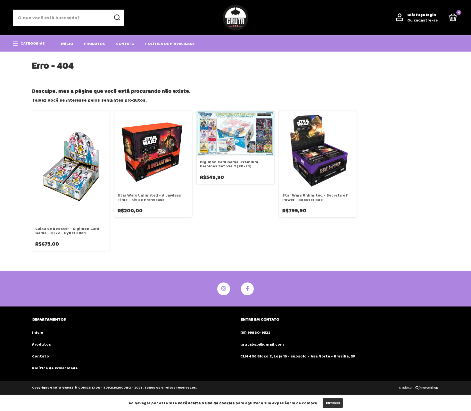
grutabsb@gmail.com (262, 344)
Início (67, 43)
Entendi (333, 403)
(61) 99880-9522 (255, 332)
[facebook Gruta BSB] (247, 288)
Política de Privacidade (169, 43)
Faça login (426, 15)
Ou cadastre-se (422, 20)
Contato (125, 43)
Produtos (94, 43)
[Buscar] (117, 17)
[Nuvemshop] (419, 388)
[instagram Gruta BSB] (223, 288)
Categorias (33, 43)
